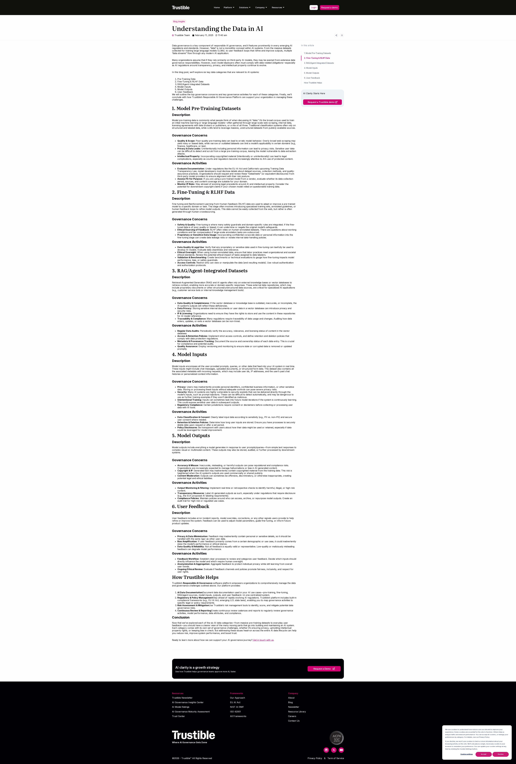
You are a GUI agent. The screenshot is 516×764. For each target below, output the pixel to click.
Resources (277, 7)
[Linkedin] (326, 750)
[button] (324, 668)
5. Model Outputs (311, 73)
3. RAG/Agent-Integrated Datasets (319, 63)
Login (313, 7)
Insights (181, 21)
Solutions (243, 7)
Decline (501, 754)
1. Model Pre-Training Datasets (317, 53)
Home (217, 7)
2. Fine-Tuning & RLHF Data (317, 58)
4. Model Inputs (311, 68)
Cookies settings (467, 754)
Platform (228, 7)
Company (260, 7)
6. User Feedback (312, 78)
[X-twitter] (333, 750)
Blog (175, 21)
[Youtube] (341, 750)
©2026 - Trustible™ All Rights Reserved (192, 758)
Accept (483, 754)
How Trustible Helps (313, 83)
